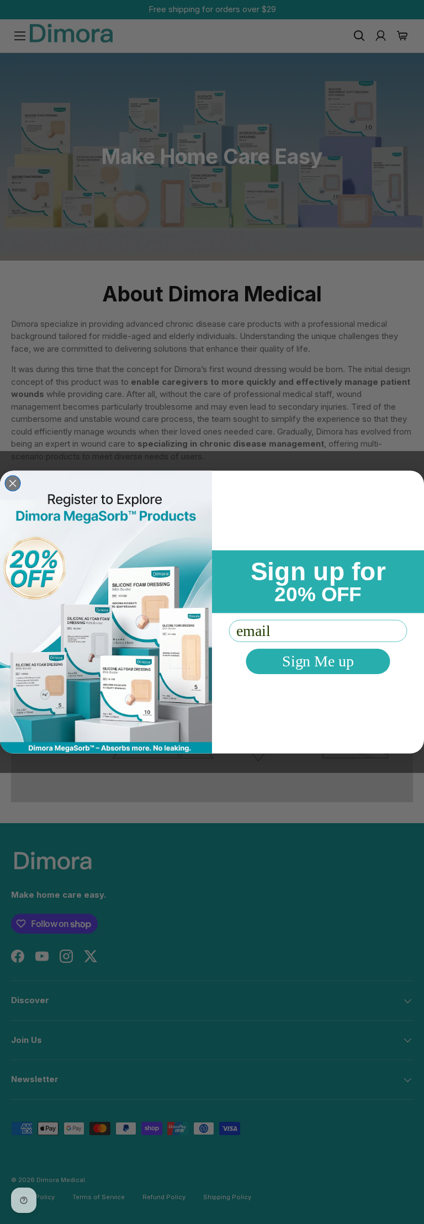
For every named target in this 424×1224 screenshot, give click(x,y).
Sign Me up (317, 661)
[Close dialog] (12, 483)
